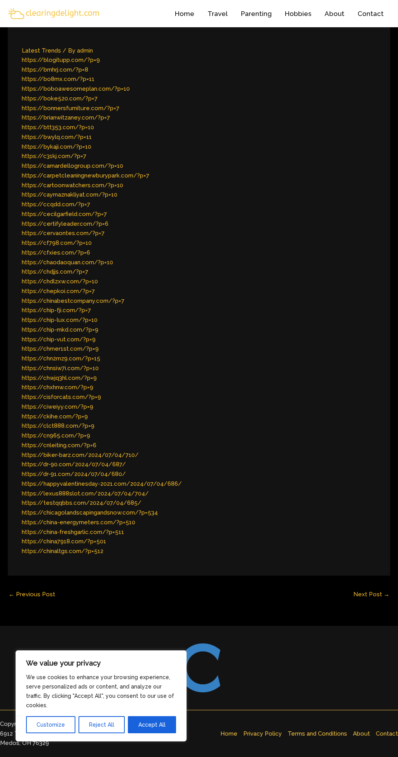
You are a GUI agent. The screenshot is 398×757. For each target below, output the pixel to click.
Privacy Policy (262, 733)
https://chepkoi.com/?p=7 (58, 291)
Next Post (371, 594)
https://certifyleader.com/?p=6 (65, 223)
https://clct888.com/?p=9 (58, 425)
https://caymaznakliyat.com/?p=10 (69, 194)
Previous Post (32, 594)
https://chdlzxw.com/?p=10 (60, 281)
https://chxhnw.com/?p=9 (57, 387)
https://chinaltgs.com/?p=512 (62, 551)
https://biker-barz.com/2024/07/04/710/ (80, 454)
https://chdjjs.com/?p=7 (55, 271)
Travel (218, 14)
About (334, 14)
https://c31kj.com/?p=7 (54, 156)
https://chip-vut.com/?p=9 (59, 339)
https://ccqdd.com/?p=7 (56, 204)
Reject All (101, 725)
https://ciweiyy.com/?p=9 (57, 406)
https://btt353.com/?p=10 (58, 127)
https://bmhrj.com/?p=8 (55, 69)
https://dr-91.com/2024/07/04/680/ (74, 474)
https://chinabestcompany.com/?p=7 (73, 300)
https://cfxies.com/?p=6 (56, 252)
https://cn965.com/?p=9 (56, 435)
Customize (51, 725)
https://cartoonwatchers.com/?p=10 (72, 185)
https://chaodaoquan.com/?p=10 (67, 262)
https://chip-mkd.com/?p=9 (60, 329)
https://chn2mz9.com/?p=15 (61, 358)
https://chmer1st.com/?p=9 (60, 348)
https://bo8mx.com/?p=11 (58, 79)
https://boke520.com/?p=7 (60, 98)
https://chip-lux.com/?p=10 (60, 319)
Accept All (152, 725)
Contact (371, 14)
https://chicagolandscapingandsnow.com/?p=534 (90, 512)
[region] (101, 695)
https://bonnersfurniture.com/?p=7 (70, 108)
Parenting (256, 14)
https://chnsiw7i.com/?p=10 (60, 368)
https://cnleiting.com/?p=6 (59, 445)
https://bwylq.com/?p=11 (57, 137)
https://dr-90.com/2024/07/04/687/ (74, 464)
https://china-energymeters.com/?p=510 (78, 522)
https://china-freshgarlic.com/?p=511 (73, 532)
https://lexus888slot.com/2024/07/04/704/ (85, 493)
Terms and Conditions (317, 733)
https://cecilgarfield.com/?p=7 (64, 214)
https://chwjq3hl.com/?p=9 (59, 377)
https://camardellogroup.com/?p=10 (72, 165)
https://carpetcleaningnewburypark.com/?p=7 (85, 175)
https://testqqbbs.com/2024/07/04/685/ (81, 502)
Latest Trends (41, 50)
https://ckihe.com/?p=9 (55, 416)
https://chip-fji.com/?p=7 (56, 310)
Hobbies (298, 14)
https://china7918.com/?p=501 (64, 541)
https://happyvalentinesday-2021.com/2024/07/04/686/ (102, 483)
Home (184, 14)
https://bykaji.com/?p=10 (56, 146)
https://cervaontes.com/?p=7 (63, 233)
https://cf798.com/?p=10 (57, 242)
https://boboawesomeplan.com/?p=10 (76, 88)
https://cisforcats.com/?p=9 (61, 396)
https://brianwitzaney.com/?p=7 (66, 117)
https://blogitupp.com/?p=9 (61, 59)
